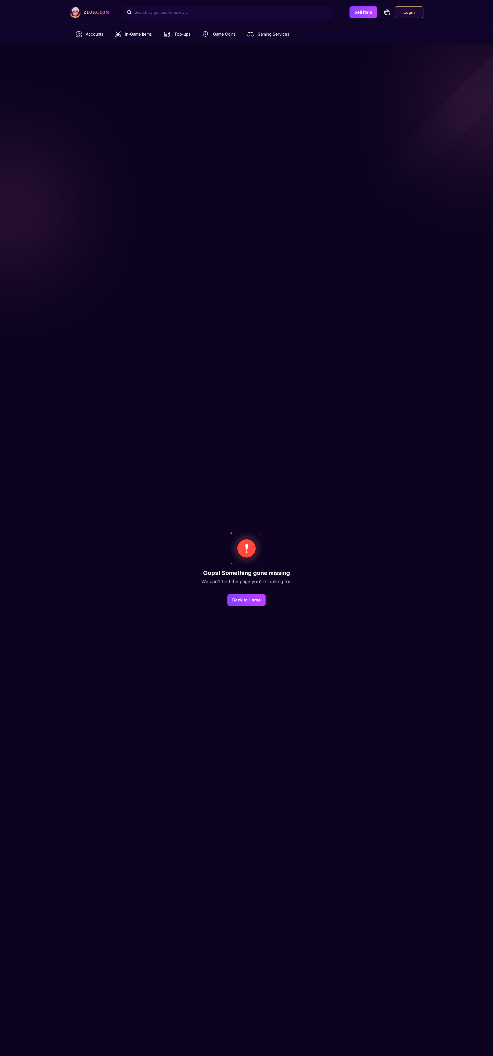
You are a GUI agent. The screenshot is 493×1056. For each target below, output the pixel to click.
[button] (387, 12)
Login (409, 12)
